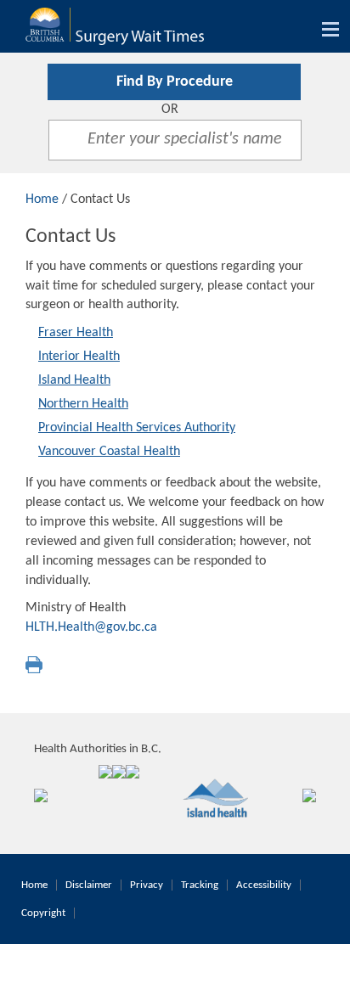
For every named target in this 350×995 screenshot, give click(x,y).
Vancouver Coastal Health (109, 451)
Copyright (43, 913)
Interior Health (79, 356)
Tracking (199, 885)
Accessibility (263, 885)
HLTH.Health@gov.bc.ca (91, 627)
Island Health (74, 380)
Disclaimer (88, 885)
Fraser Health (75, 333)
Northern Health (83, 404)
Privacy (146, 885)
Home (42, 199)
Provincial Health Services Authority (136, 428)
